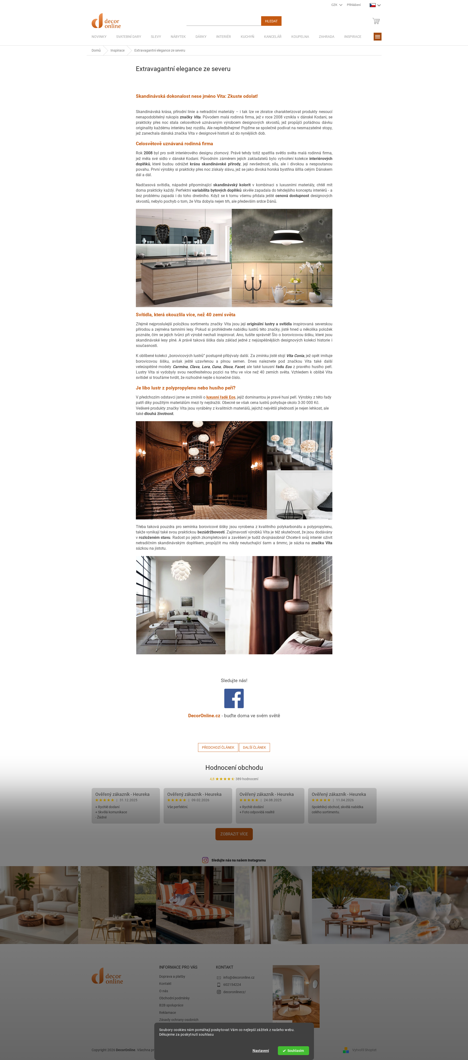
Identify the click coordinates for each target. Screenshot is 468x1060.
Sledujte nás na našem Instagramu (239, 860)
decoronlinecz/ (234, 992)
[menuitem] (99, 37)
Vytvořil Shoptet (364, 1050)
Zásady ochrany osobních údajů (179, 1022)
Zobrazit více (234, 834)
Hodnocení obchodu (234, 767)
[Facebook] (234, 698)
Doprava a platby (172, 976)
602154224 (232, 985)
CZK (334, 5)
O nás (163, 991)
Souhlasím (295, 1051)
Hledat (271, 21)
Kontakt (165, 984)
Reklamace (167, 1013)
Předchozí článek (218, 747)
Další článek (254, 747)
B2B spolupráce (171, 1005)
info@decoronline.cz (239, 977)
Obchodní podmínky (174, 998)
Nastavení (261, 1050)
